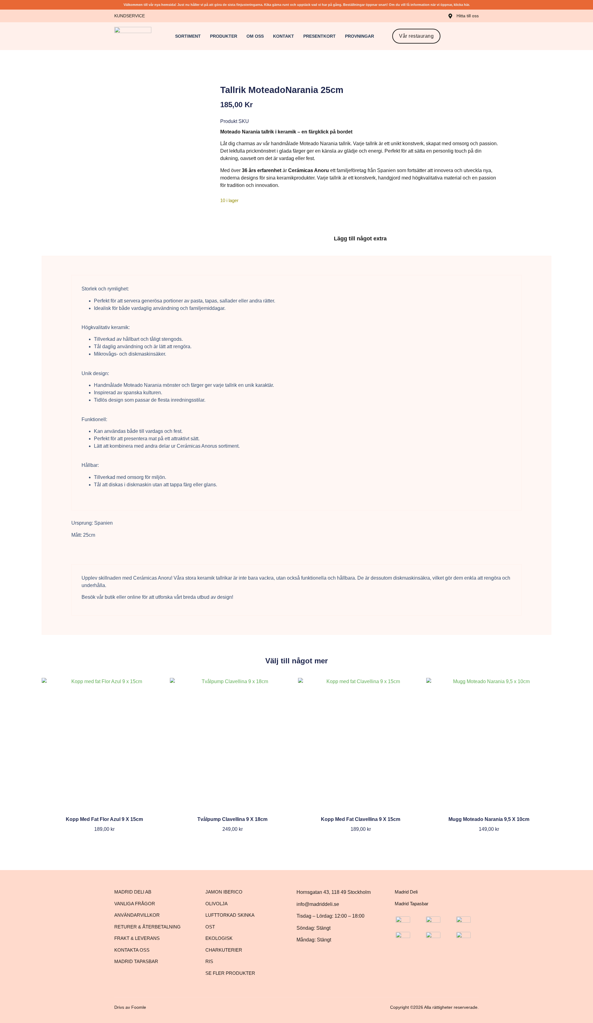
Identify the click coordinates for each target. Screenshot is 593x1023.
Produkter (223, 36)
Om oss (255, 36)
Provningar (359, 36)
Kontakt (283, 36)
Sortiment (188, 36)
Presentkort (319, 36)
